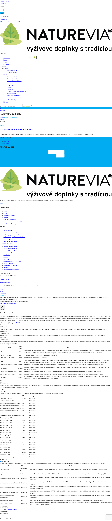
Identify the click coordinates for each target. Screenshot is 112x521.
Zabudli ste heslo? (5, 16)
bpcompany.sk (34, 285)
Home (1, 289)
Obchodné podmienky (10, 219)
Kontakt (6, 217)
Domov (2, 117)
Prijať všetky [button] (14, 301)
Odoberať (60, 156)
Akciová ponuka (8, 243)
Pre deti (6, 257)
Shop (1, 291)
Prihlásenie (3, 293)
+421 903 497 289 (5, 1)
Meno (1, 6)
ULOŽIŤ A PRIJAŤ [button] (4, 507)
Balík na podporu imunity (10, 232)
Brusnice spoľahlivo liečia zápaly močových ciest (16, 129)
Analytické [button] (3, 337)
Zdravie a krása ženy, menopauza (13, 261)
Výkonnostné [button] (3, 331)
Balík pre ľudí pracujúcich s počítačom (14, 237)
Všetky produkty (8, 230)
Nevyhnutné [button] (3, 459)
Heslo (1, 9)
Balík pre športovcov (9, 239)
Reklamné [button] (3, 381)
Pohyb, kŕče (7, 255)
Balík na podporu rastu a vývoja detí (13, 235)
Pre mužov (6, 259)
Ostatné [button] (2, 389)
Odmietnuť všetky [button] (23, 301)
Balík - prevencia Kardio (10, 241)
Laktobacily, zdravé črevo (11, 253)
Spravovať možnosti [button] (5, 301)
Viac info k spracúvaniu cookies (8, 303)
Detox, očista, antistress (10, 248)
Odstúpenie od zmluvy (10, 224)
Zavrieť (2, 515)
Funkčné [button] (2, 325)
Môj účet (6, 211)
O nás (5, 213)
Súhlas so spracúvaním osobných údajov (15, 221)
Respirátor (6, 267)
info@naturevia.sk (5, 282)
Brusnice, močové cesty (10, 246)
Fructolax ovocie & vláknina (11, 269)
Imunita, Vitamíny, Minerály (11, 250)
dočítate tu (19, 323)
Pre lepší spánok (8, 263)
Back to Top (3, 295)
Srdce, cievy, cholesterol (10, 265)
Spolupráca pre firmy (9, 215)
